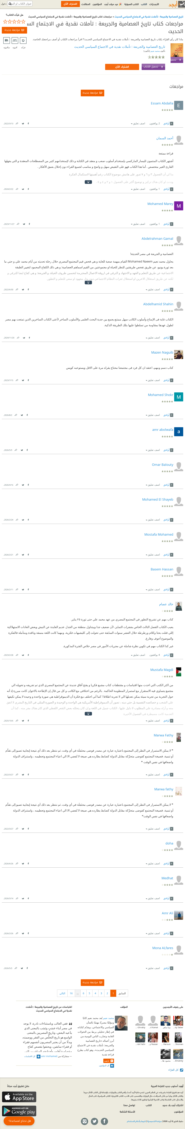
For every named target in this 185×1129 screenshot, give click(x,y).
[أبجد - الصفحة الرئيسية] (172, 4)
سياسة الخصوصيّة (154, 1121)
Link (16, 122)
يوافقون (154, 123)
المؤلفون (97, 4)
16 (71, 993)
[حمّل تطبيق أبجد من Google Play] (19, 1111)
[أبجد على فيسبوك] (104, 1121)
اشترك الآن (122, 66)
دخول (4, 3)
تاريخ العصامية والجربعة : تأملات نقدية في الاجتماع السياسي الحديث (148, 16)
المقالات (85, 4)
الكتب (144, 4)
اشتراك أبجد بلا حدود (172, 1105)
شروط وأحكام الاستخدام (136, 1121)
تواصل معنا (129, 1105)
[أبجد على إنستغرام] (84, 1121)
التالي (62, 993)
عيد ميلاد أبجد (113, 4)
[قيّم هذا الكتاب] (14, 21)
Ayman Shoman (178, 1044)
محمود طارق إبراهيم (166, 1060)
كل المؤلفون (104, 1065)
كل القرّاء (173, 1069)
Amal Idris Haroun (166, 1044)
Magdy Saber (178, 1027)
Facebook (28, 122)
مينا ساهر (167, 1027)
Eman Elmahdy (178, 1060)
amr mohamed (49, 1056)
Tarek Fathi (140, 1044)
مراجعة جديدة (12, 30)
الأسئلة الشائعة (127, 1111)
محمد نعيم (155, 50)
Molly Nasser (153, 1044)
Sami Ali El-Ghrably (140, 1027)
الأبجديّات (154, 4)
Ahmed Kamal (153, 1027)
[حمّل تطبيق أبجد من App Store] (19, 1097)
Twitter (23, 122)
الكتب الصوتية (131, 4)
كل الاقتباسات (30, 1056)
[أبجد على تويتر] (94, 1121)
